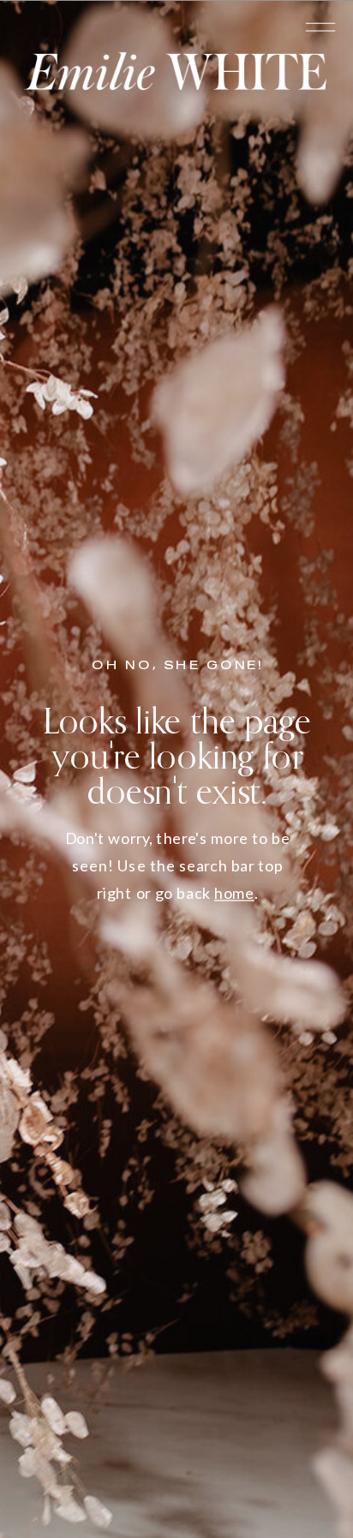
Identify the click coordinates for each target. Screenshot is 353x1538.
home (234, 892)
